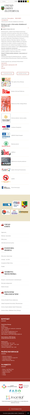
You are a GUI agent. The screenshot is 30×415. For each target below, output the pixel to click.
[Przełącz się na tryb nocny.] (21, 1)
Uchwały (4, 374)
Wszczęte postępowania (6, 283)
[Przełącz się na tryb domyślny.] (19, 1)
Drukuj (26, 27)
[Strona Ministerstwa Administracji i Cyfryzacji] (23, 386)
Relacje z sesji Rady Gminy (8, 369)
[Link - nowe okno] (7, 204)
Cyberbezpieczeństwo (6, 359)
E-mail (28, 27)
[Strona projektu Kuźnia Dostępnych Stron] (9, 386)
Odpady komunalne (6, 372)
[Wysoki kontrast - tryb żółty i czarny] (28, 1)
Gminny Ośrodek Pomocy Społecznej (9, 300)
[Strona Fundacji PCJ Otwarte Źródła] (15, 397)
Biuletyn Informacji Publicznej (8, 360)
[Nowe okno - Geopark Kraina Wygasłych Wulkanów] (6, 212)
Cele (2, 66)
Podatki (3, 266)
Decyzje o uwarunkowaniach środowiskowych (11, 279)
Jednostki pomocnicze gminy (7, 242)
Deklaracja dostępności (7, 356)
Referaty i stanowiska (6, 235)
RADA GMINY (18, 18)
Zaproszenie (4, 63)
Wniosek (3, 68)
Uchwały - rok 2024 (5, 259)
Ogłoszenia (3, 232)
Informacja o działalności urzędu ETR (10, 357)
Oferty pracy (4, 239)
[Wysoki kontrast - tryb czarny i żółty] (26, 1)
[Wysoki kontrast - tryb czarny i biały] (23, 1)
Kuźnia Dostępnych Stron (16, 408)
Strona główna (10, 18)
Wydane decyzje (5, 286)
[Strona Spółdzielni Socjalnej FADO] (15, 391)
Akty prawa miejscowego (6, 256)
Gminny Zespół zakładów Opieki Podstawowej (11, 307)
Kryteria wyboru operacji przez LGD (9, 64)
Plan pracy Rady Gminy (7, 370)
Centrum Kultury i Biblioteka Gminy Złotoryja (11, 310)
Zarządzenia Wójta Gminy (7, 263)
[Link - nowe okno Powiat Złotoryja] (24, 204)
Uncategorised (5, 20)
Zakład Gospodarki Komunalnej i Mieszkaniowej (11, 303)
